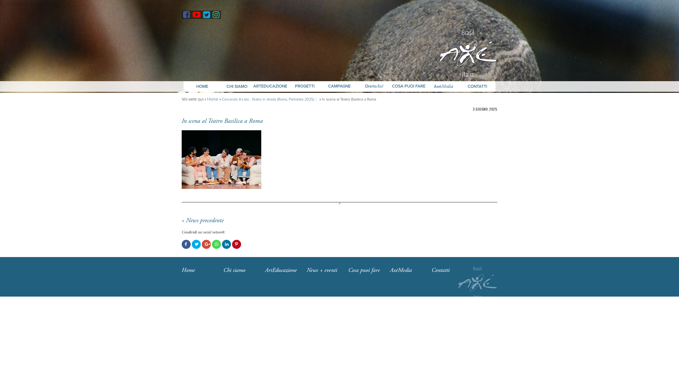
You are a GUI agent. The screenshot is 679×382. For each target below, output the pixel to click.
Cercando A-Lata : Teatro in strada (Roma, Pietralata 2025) (268, 99)
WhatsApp (216, 244)
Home (202, 86)
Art (281, 270)
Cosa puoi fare (408, 86)
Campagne (339, 86)
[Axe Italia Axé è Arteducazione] (468, 53)
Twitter (196, 244)
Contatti (477, 86)
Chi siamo (234, 270)
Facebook (186, 244)
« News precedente (203, 220)
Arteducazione (270, 86)
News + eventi (322, 270)
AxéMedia (401, 270)
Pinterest (236, 244)
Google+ (206, 244)
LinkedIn (226, 244)
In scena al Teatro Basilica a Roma (222, 121)
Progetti (305, 86)
